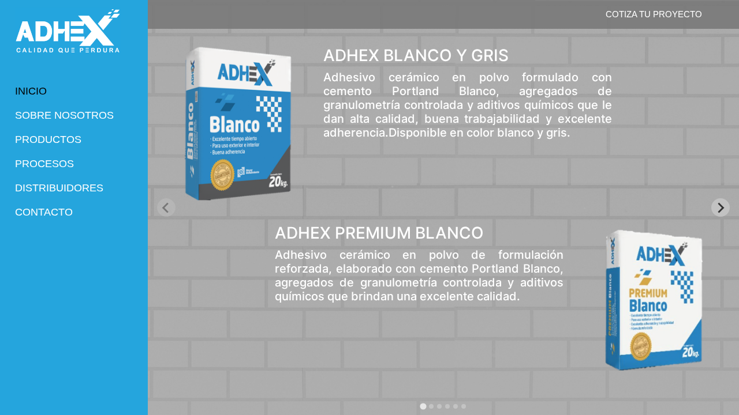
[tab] (423, 406)
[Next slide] (720, 207)
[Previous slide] (166, 207)
